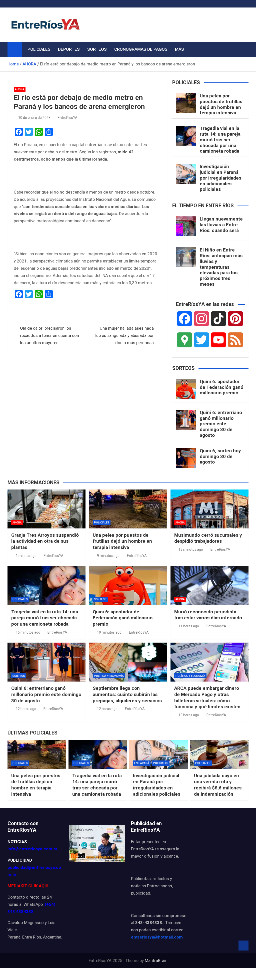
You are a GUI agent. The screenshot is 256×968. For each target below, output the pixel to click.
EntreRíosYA (68, 118)
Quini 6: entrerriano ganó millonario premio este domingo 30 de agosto (221, 424)
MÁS (179, 49)
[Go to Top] (243, 946)
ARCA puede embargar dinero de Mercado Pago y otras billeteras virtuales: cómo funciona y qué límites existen (207, 697)
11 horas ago (188, 626)
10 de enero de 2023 (34, 118)
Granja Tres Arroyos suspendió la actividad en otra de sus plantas (45, 541)
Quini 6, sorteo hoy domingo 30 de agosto (220, 456)
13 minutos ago (190, 549)
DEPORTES (69, 49)
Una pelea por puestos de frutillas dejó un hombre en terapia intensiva (221, 104)
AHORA (19, 89)
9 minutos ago (108, 556)
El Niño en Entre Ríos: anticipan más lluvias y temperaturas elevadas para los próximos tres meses (221, 267)
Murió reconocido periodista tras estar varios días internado (208, 615)
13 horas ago (188, 715)
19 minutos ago (109, 632)
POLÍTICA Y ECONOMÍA (109, 676)
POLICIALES (39, 49)
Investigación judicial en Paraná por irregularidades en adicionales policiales (220, 178)
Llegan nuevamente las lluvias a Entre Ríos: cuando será (221, 224)
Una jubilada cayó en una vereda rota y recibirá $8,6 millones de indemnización (218, 785)
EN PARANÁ (141, 763)
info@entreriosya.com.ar (33, 848)
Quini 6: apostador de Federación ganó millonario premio (221, 387)
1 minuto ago (26, 556)
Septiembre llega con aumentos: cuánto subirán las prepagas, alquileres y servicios (127, 694)
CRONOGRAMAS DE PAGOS (141, 49)
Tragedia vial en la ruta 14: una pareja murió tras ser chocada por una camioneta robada (220, 139)
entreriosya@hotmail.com (157, 937)
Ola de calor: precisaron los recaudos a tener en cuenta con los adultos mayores (49, 335)
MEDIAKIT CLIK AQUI (28, 885)
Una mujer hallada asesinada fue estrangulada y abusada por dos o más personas (124, 335)
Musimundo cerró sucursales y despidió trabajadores (208, 538)
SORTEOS (97, 49)
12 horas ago (26, 709)
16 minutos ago (28, 632)
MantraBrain (156, 960)
